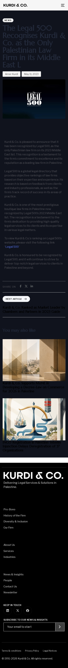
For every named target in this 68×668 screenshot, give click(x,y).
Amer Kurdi (11, 74)
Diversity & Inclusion (15, 521)
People (7, 580)
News (8, 20)
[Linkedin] (31, 286)
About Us (9, 544)
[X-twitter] (18, 610)
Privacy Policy (32, 650)
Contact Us (10, 586)
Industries (9, 557)
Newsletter (10, 592)
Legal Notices (50, 650)
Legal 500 (12, 246)
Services (8, 551)
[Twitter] (26, 286)
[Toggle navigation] (54, 5)
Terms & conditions (11, 650)
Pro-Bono (9, 509)
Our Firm (8, 527)
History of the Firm (14, 515)
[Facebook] (20, 286)
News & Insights (13, 574)
